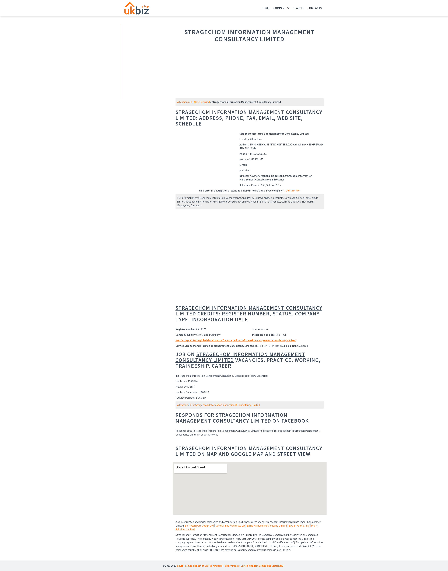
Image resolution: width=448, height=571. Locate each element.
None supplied (202, 102)
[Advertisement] (147, 62)
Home (265, 8)
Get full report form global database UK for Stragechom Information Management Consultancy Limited (236, 340)
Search (298, 8)
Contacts (314, 8)
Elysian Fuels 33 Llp (299, 525)
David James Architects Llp (230, 525)
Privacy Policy (231, 565)
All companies (184, 102)
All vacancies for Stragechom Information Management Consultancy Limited (218, 405)
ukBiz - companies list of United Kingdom (199, 565)
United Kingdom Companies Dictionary (262, 565)
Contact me (292, 190)
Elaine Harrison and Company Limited (267, 525)
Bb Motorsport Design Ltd (199, 525)
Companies (281, 8)
